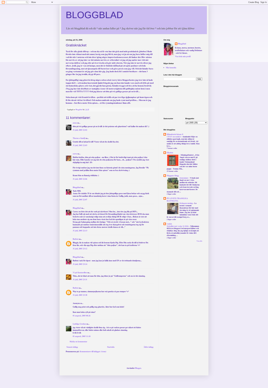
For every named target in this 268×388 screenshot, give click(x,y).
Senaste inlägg (72, 347)
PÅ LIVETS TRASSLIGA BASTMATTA (177, 199)
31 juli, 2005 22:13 (80, 230)
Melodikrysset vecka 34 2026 (178, 226)
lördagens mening (186, 203)
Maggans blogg (173, 175)
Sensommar (184, 178)
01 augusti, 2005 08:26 (81, 315)
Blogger (138, 368)
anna (75, 122)
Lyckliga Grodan (79, 324)
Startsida (110, 347)
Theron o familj (79, 138)
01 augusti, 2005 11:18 (81, 336)
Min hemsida (171, 67)
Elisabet (170, 152)
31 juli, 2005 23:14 (80, 264)
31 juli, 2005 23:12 (80, 248)
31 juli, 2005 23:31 (80, 279)
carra (75, 153)
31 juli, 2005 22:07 (80, 199)
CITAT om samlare (174, 136)
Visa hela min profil (183, 56)
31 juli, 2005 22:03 (80, 145)
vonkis (169, 223)
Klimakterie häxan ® (175, 134)
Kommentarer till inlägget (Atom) (93, 351)
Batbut (75, 239)
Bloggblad (77, 187)
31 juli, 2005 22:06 (80, 179)
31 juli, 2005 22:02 (80, 130)
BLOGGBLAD (94, 15)
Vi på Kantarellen (80, 272)
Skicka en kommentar (78, 341)
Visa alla (199, 241)
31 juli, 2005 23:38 (80, 295)
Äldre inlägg (148, 347)
